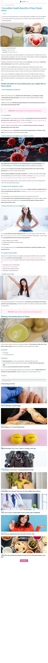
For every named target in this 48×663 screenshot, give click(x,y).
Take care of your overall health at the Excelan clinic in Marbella (20, 512)
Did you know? (4, 425)
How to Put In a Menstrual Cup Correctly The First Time (18, 534)
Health (2, 511)
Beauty (2, 447)
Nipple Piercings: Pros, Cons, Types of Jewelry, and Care (18, 448)
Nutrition (3, 554)
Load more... (24, 560)
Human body (3, 532)
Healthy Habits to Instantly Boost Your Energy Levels (27, 311)
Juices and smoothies (9, 5)
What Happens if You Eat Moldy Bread (12, 427)
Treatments (4, 404)
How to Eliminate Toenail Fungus (11, 405)
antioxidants (36, 62)
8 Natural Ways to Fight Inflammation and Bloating (28, 110)
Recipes (2, 5)
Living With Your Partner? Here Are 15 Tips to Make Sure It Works (21, 491)
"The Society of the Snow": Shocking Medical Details (17, 470)
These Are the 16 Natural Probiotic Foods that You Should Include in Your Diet (23, 556)
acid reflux (28, 233)
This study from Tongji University (12, 235)
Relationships (4, 489)
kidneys (18, 120)
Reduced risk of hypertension (10, 266)
